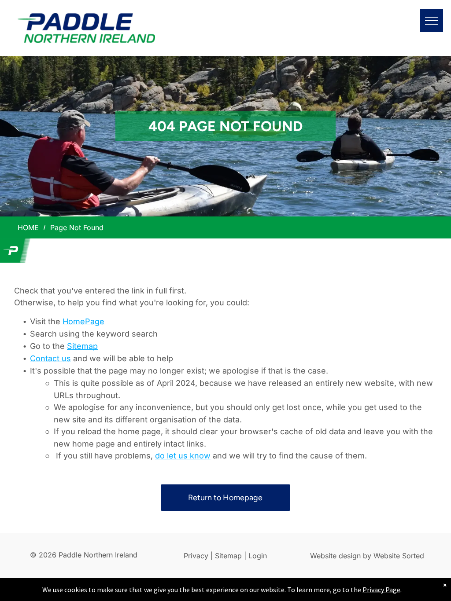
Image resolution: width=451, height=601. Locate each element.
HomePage (83, 321)
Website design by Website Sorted (367, 555)
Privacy (196, 555)
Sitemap (82, 346)
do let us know (183, 455)
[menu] (431, 20)
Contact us (50, 358)
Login (257, 555)
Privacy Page (381, 589)
